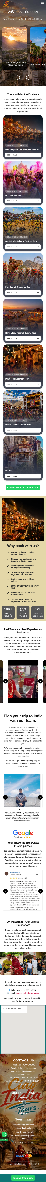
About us (23, 1108)
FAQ (23, 1115)
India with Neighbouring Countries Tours (23, 1147)
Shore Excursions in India (23, 1152)
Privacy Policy (23, 1119)
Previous (5, 691)
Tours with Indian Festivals (23, 1142)
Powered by (8, 1160)
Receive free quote (23, 1178)
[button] (4, 1134)
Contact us (23, 1111)
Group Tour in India (23, 1138)
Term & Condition (23, 1123)
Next (40, 691)
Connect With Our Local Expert (23, 498)
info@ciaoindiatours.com (27, 1003)
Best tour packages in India (23, 1134)
